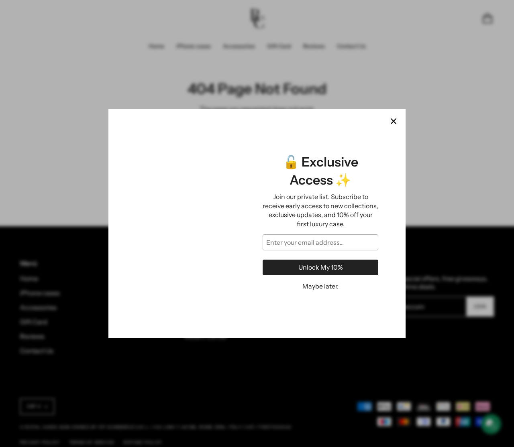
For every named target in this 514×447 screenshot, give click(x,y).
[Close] (393, 121)
